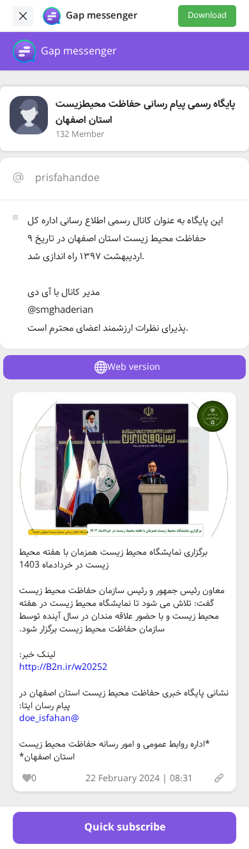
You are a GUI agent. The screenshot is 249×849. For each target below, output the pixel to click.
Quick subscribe (124, 828)
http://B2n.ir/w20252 (63, 667)
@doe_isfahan (49, 718)
